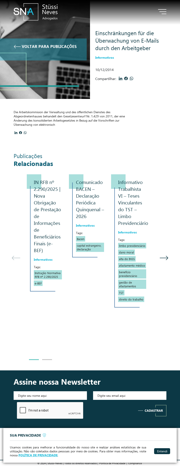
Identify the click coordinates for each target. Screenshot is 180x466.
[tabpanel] (48, 232)
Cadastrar (154, 410)
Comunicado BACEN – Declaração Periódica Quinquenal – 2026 (90, 199)
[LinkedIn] (120, 78)
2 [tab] (47, 359)
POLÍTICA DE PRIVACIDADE (38, 455)
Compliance (135, 463)
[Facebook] (126, 78)
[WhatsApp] (131, 78)
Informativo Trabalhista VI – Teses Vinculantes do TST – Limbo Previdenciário (133, 202)
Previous (16, 269)
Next (164, 269)
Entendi (162, 451)
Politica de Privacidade (112, 463)
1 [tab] (34, 359)
